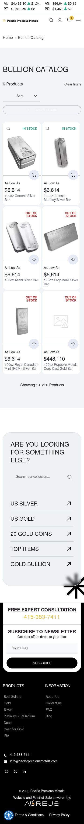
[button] (9, 815)
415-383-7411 (42, 616)
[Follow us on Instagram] (6, 771)
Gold (7, 703)
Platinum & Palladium (19, 716)
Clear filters (72, 84)
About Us (52, 696)
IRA (6, 735)
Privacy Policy (59, 814)
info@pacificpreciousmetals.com (34, 761)
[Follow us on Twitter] (15, 771)
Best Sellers (12, 696)
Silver (8, 709)
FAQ (49, 709)
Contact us (54, 703)
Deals (8, 722)
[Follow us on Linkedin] (24, 771)
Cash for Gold (14, 729)
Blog (49, 716)
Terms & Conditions (29, 814)
